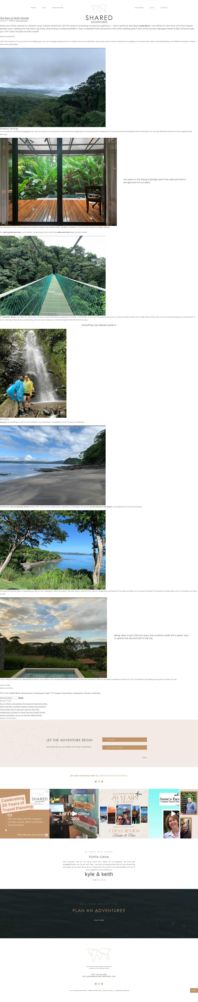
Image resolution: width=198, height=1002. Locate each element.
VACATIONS (139, 7)
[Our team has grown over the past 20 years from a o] (173, 813)
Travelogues (39, 693)
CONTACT (164, 7)
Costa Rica (67, 693)
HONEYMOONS (57, 7)
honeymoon (78, 693)
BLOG (152, 7)
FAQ (44, 7)
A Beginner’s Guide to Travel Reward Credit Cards (22, 712)
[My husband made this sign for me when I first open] (74, 813)
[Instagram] (99, 781)
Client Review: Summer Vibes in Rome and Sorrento (23, 706)
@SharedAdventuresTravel (113, 776)
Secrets (3, 422)
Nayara (26, 131)
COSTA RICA (15, 693)
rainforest (96, 693)
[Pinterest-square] (102, 781)
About (33, 7)
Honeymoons (27, 693)
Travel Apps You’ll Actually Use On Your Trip (19, 709)
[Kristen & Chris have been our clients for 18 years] (123, 813)
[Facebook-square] (96, 781)
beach (58, 693)
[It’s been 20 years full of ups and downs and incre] (25, 813)
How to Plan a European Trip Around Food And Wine (23, 704)
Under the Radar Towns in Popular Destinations (21, 715)
